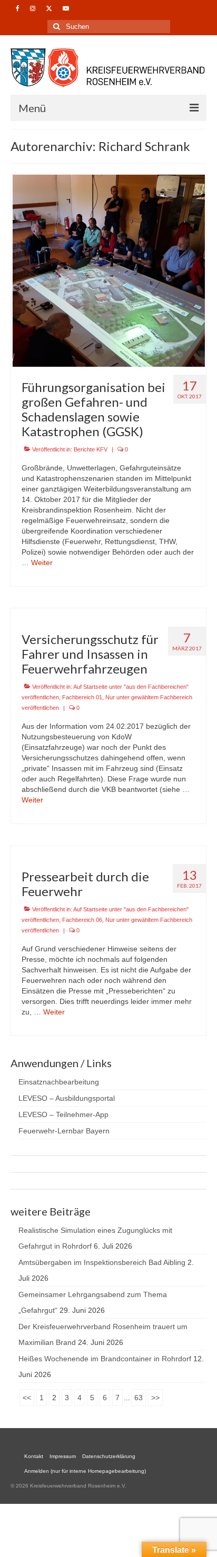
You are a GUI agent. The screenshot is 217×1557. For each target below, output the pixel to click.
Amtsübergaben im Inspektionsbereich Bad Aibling (101, 1262)
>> (155, 1397)
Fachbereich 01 (82, 697)
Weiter (42, 562)
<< (27, 1397)
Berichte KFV (90, 449)
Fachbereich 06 (82, 920)
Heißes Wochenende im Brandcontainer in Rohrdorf (104, 1358)
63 (138, 1397)
